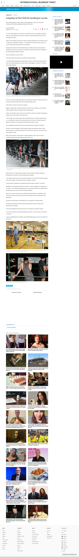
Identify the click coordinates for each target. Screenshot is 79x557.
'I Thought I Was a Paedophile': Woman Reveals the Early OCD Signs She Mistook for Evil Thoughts (38, 407)
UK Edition (74, 5)
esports (18, 545)
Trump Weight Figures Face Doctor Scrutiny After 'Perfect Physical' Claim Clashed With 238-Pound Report (15, 350)
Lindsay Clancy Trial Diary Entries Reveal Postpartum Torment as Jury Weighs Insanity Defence (16, 445)
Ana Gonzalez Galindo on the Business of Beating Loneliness (59, 101)
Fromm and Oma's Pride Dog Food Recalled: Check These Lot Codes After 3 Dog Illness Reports (16, 369)
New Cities (19, 547)
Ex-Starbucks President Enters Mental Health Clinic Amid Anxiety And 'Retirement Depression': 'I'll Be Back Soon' (16, 483)
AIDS (25, 180)
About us (33, 530)
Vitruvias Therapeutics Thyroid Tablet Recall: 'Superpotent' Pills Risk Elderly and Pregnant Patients (16, 407)
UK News (7, 5)
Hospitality (19, 532)
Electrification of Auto (20, 536)
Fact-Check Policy (35, 543)
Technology (4, 541)
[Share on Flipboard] (40, 29)
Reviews (48, 5)
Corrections (34, 539)
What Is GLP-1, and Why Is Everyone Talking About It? (59, 88)
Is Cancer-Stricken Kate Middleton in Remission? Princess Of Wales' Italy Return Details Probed (37, 502)
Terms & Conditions (35, 534)
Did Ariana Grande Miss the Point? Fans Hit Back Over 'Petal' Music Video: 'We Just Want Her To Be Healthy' (16, 464)
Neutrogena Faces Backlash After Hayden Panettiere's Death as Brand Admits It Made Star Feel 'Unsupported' (37, 464)
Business (17, 5)
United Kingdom (49, 536)
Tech (33, 5)
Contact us (34, 532)
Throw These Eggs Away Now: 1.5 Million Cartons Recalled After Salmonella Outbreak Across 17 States (37, 483)
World (3, 5)
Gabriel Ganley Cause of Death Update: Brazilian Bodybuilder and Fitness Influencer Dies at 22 (16, 520)
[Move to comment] (47, 29)
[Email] (45, 29)
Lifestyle (43, 5)
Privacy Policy (34, 536)
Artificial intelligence (20, 541)
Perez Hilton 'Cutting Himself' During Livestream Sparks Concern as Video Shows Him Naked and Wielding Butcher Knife (16, 426)
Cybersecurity (19, 539)
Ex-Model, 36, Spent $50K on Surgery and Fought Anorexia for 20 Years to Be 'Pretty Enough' (37, 388)
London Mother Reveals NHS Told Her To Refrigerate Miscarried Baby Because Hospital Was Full (38, 426)
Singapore (48, 534)
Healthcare (19, 534)
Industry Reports (20, 550)
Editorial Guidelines (37, 292)
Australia (48, 530)
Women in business (20, 543)
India (48, 532)
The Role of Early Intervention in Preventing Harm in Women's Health (59, 95)
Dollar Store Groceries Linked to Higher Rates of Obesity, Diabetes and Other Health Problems (38, 369)
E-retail (18, 530)
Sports (3, 547)
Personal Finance (27, 5)
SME (21, 5)
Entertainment (38, 5)
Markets (12, 5)
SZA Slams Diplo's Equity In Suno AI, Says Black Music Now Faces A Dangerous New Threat (37, 520)
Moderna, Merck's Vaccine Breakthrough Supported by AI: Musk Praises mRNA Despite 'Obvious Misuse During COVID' (16, 502)
